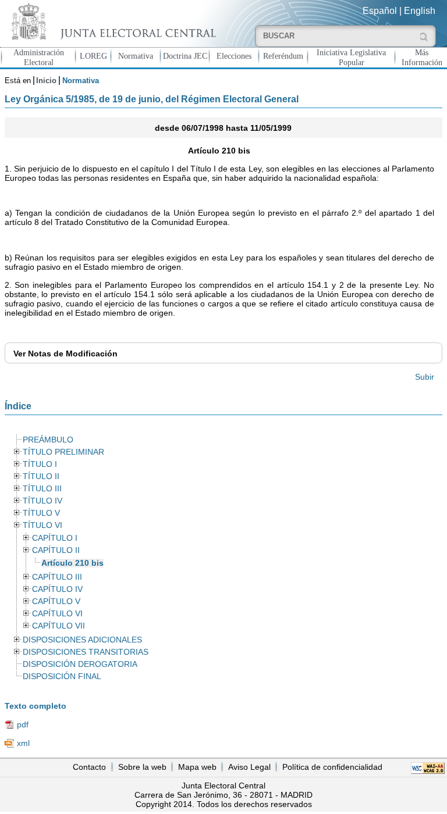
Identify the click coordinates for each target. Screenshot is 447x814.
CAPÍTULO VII (58, 626)
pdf (23, 724)
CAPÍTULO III (57, 577)
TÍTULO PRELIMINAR (63, 452)
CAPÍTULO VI (57, 613)
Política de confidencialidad (332, 767)
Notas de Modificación (65, 353)
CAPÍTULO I (54, 538)
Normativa (135, 55)
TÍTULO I (40, 464)
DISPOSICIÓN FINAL (62, 676)
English (419, 11)
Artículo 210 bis (72, 563)
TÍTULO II (41, 476)
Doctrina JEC (185, 55)
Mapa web (197, 767)
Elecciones (234, 55)
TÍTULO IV (42, 501)
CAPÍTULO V (56, 601)
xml (23, 743)
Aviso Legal (249, 767)
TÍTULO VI (42, 525)
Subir (424, 376)
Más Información (422, 57)
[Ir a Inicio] (112, 21)
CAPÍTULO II (56, 550)
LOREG (93, 55)
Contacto (89, 767)
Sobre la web (142, 767)
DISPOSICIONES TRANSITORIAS (85, 652)
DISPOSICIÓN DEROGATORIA (80, 664)
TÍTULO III (42, 488)
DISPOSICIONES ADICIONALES (82, 640)
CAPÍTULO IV (57, 589)
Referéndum (283, 55)
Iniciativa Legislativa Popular (351, 57)
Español (380, 11)
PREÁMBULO (48, 439)
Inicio (46, 80)
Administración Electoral (38, 57)
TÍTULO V (41, 513)
